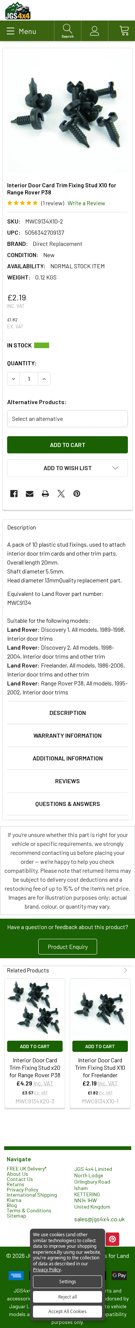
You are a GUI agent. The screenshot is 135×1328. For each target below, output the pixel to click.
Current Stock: (67, 345)
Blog (12, 1205)
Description (68, 712)
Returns (15, 1184)
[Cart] (121, 31)
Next (124, 970)
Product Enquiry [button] (68, 946)
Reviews (67, 780)
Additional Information (68, 758)
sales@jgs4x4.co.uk (99, 1218)
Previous (118, 970)
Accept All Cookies (67, 1311)
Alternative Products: (37, 401)
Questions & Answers (67, 803)
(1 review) (52, 202)
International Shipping (32, 1194)
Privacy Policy (22, 1189)
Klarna (14, 1200)
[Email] (29, 493)
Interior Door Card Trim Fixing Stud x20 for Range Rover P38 (34, 1067)
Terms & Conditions (29, 1210)
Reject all (67, 1297)
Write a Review (86, 202)
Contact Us (20, 1179)
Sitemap (16, 1215)
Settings (67, 1281)
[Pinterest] (77, 493)
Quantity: (22, 362)
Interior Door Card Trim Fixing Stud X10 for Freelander (100, 1067)
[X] (61, 493)
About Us (17, 1174)
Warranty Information (67, 735)
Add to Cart (35, 1046)
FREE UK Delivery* (26, 1168)
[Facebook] (14, 493)
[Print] (45, 493)
